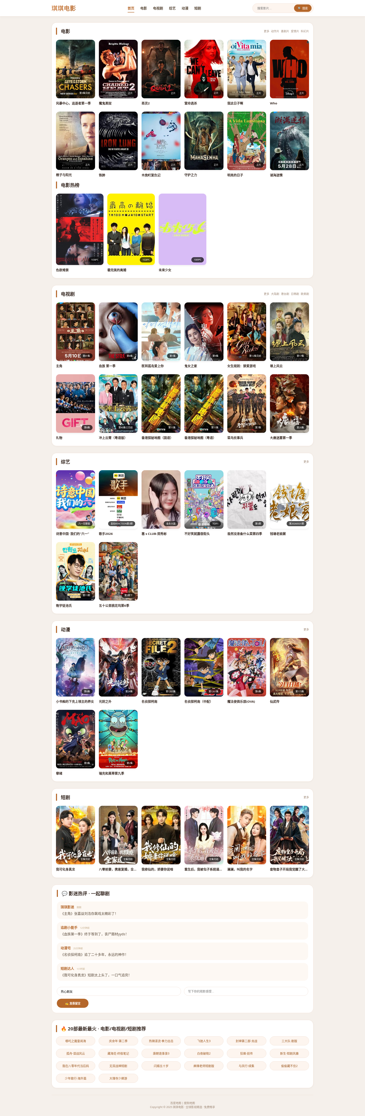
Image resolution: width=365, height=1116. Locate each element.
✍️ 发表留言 (72, 1003)
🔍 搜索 (303, 8)
